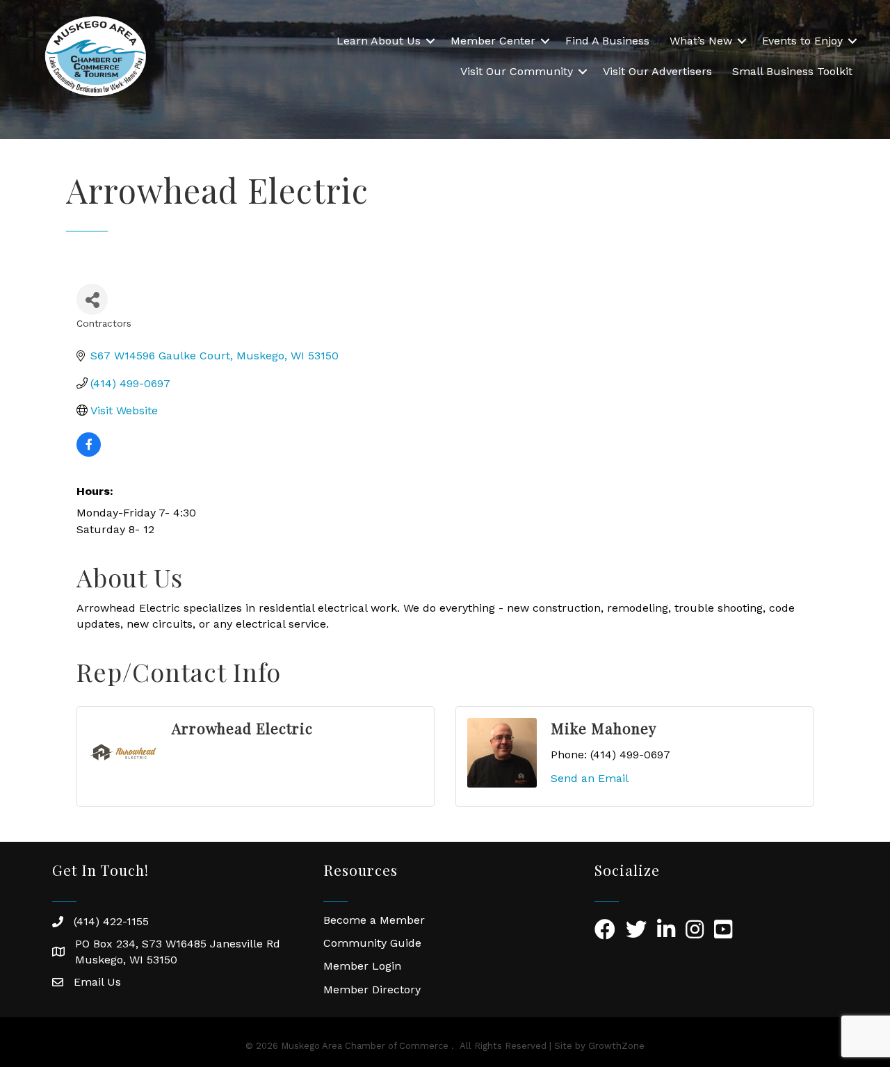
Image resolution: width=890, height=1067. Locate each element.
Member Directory (372, 989)
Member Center (493, 40)
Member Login (362, 965)
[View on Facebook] (88, 452)
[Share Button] (92, 299)
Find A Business (607, 40)
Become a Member (374, 920)
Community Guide (372, 943)
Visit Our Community (516, 71)
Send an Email (590, 778)
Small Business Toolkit (792, 71)
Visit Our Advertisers (657, 71)
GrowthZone (616, 1046)
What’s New (701, 40)
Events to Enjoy (802, 40)
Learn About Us (379, 40)
